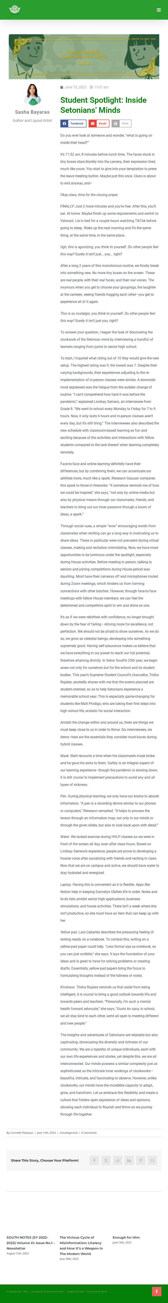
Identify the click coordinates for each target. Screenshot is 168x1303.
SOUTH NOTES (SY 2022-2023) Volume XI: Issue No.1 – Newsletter (137, 1242)
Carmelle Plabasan (21, 1133)
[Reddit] (117, 1160)
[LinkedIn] (129, 1160)
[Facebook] (94, 1160)
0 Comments (89, 1133)
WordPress (102, 1291)
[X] (106, 1160)
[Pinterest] (140, 1160)
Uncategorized (68, 1133)
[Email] (152, 1160)
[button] (73, 123)
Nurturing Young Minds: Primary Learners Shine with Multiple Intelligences (84, 1242)
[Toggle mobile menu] (159, 10)
